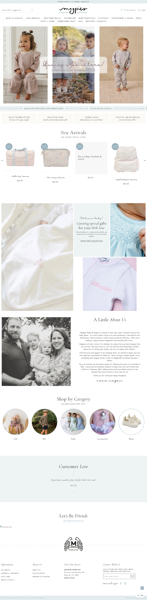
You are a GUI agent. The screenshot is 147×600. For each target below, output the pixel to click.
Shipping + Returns (10, 573)
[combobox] (18, 10)
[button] (71, 103)
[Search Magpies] (32, 10)
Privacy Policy (7, 580)
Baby (73, 438)
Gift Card (5, 577)
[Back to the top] (142, 588)
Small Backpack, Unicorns (126, 179)
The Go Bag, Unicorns (56, 177)
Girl (16, 438)
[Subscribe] (132, 576)
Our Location (38, 573)
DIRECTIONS (69, 578)
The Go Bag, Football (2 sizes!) (89, 157)
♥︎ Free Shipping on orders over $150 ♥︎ (73, 1)
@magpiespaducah (73, 520)
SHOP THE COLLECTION (91, 241)
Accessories (102, 438)
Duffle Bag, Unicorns (20, 176)
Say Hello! (5, 570)
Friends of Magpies (41, 577)
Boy (44, 438)
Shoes (131, 438)
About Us (36, 570)
